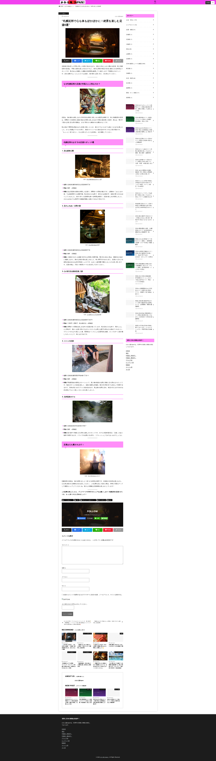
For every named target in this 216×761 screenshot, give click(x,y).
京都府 (129, 34)
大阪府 (129, 44)
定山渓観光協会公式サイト (93, 179)
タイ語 (128, 369)
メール (64, 577)
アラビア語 (129, 360)
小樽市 (77, 500)
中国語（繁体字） (131, 358)
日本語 (208, 2)
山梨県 (129, 54)
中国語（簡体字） (131, 355)
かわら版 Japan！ (104, 757)
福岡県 (129, 88)
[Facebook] (81, 518)
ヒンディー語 (130, 362)
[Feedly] (104, 518)
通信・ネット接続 (132, 92)
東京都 (129, 68)
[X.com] (89, 518)
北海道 (129, 39)
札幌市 (110, 500)
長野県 (129, 97)
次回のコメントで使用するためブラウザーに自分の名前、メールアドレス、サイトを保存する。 (93, 595)
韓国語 (128, 365)
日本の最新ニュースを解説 (135, 63)
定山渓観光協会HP (93, 245)
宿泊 (129, 49)
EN (213, 2)
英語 (127, 353)
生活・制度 (130, 78)
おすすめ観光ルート (69, 6)
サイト (64, 586)
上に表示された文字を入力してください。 (75, 604)
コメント (65, 545)
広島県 (129, 59)
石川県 (129, 83)
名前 (64, 568)
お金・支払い (131, 20)
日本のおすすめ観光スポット (89, 500)
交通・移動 (130, 29)
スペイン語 (129, 367)
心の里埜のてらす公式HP (93, 314)
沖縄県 (129, 73)
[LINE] (97, 518)
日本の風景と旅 (102, 500)
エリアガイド (131, 25)
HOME (61, 6)
